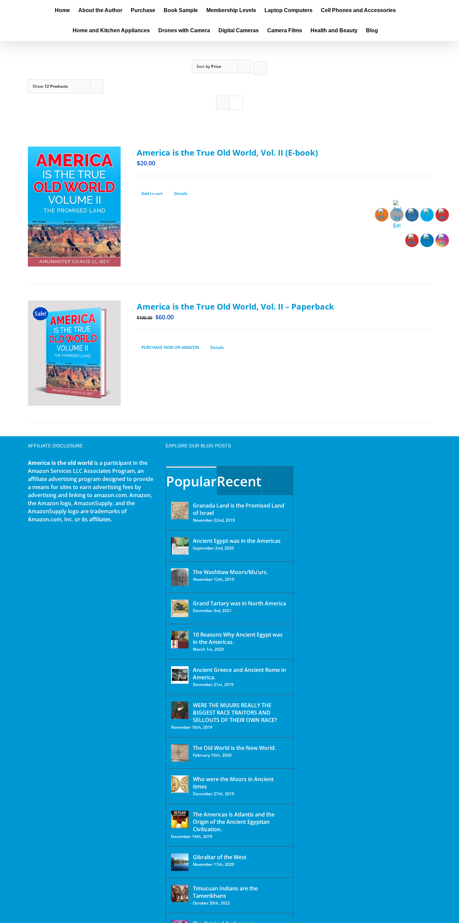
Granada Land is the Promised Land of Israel (238, 509)
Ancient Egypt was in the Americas (237, 541)
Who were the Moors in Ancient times (233, 782)
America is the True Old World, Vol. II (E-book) (227, 152)
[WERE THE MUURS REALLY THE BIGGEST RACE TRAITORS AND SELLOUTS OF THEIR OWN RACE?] (180, 710)
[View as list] (236, 102)
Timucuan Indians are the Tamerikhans (225, 892)
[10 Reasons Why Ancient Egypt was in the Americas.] (180, 639)
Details (180, 193)
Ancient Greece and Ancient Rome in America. (239, 673)
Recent (239, 481)
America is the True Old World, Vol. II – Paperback (235, 306)
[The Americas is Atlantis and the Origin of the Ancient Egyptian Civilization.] (180, 819)
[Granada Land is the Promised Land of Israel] (180, 510)
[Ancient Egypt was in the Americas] (180, 546)
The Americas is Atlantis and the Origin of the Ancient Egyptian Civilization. (234, 822)
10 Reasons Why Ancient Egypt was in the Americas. (238, 638)
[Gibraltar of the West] (180, 862)
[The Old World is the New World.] (180, 753)
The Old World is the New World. (234, 748)
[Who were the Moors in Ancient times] (180, 784)
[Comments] (277, 481)
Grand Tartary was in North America (239, 603)
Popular (191, 481)
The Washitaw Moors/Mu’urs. (230, 572)
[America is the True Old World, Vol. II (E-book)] (74, 207)
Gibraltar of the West (219, 857)
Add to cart (152, 193)
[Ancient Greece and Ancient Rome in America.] (180, 675)
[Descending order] (260, 68)
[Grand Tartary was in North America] (180, 608)
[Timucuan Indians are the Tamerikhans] (180, 893)
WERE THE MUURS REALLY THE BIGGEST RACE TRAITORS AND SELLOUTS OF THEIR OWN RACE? (235, 712)
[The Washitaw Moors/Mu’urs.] (180, 577)
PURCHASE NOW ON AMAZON (170, 347)
